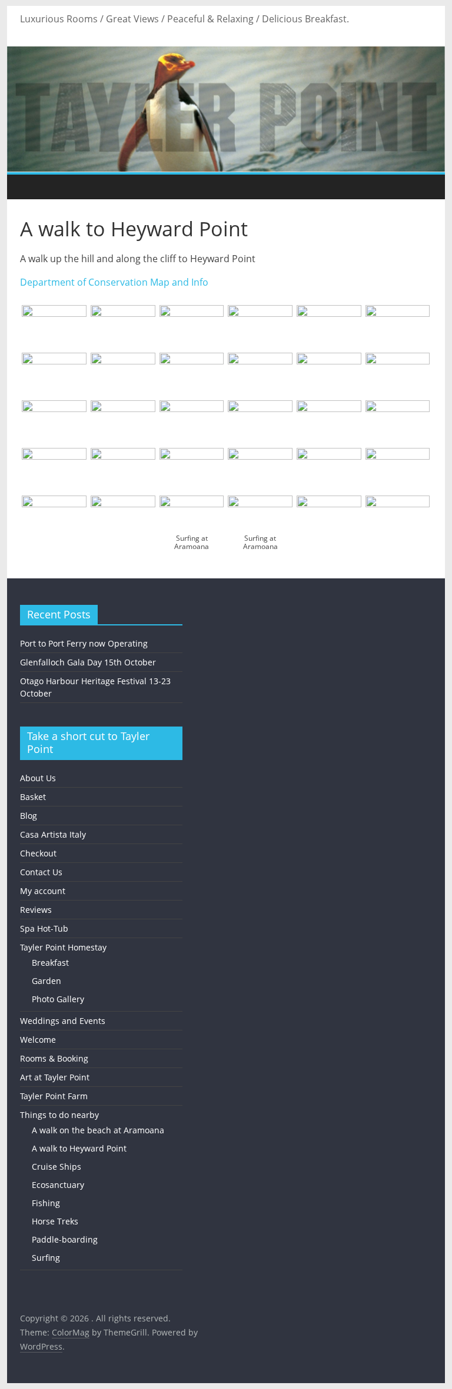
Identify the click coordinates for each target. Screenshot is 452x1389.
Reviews (36, 909)
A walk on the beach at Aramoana (98, 1130)
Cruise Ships (56, 1166)
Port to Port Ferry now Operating (84, 643)
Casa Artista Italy (53, 834)
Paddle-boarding (65, 1239)
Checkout (38, 853)
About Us (38, 778)
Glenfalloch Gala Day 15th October (88, 662)
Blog (28, 815)
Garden (46, 980)
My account (42, 890)
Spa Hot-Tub (44, 928)
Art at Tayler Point (54, 1077)
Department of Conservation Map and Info (114, 282)
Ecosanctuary (58, 1184)
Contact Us (41, 872)
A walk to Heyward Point (79, 1148)
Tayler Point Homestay (63, 947)
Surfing (46, 1257)
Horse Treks (55, 1221)
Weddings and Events (62, 1020)
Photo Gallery (58, 999)
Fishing (46, 1203)
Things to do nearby (59, 1114)
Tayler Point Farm (54, 1096)
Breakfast (50, 962)
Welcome (38, 1039)
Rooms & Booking (54, 1058)
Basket (33, 796)
